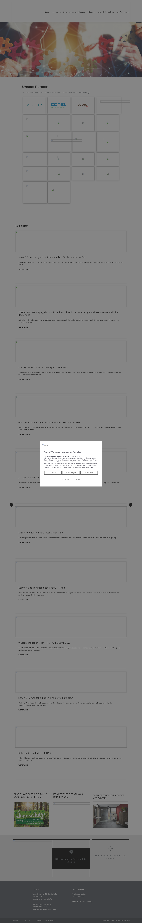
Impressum (76, 479)
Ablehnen (52, 472)
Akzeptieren (89, 473)
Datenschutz (65, 479)
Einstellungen (71, 473)
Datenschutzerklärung (51, 467)
